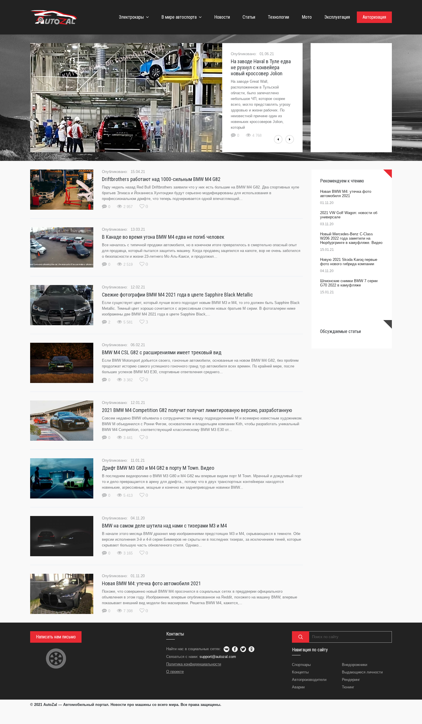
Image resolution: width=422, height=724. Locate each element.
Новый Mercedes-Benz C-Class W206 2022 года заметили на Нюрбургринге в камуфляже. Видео (351, 238)
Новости (222, 17)
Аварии (298, 687)
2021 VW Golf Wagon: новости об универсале (348, 215)
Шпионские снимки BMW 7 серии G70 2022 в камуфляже (349, 283)
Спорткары (301, 665)
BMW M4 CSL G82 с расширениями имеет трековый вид (161, 352)
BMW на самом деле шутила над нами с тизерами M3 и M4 (164, 526)
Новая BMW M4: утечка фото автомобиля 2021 (151, 583)
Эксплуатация (337, 17)
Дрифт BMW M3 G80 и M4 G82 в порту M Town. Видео (158, 468)
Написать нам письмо (56, 637)
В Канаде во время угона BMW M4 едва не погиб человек (163, 237)
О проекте (175, 671)
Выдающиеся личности (362, 672)
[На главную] (54, 17)
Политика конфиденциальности (193, 664)
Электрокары (131, 17)
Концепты (300, 672)
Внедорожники (354, 665)
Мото (307, 17)
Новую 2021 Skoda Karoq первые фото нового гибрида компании (348, 261)
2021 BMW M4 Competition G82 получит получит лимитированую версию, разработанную (197, 410)
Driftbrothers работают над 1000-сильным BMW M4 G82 (161, 179)
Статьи (249, 17)
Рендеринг (351, 679)
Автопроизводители (309, 679)
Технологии (278, 17)
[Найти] (300, 637)
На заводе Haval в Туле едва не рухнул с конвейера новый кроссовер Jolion (261, 67)
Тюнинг (348, 687)
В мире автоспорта (179, 17)
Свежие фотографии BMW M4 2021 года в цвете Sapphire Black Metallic (177, 295)
